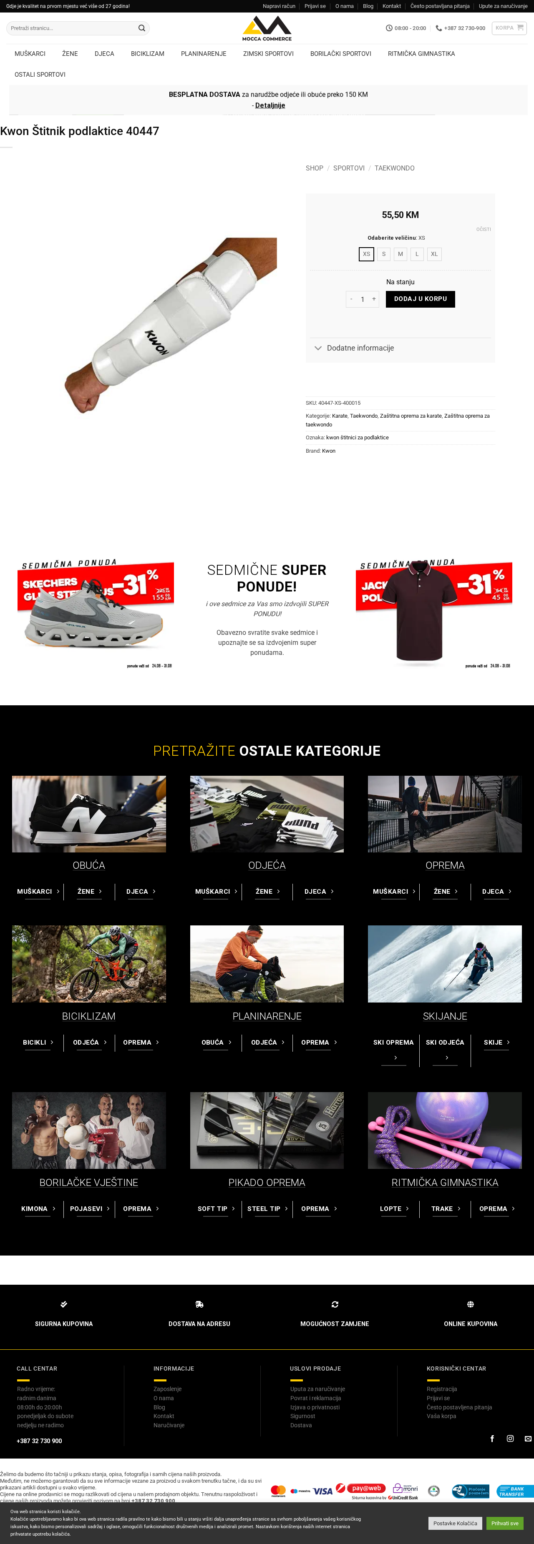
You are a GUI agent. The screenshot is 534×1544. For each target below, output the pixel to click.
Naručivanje (169, 1425)
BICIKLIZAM (89, 1016)
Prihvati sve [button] (505, 1523)
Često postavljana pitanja (440, 6)
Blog (368, 6)
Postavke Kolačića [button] (455, 1523)
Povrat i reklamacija (315, 1398)
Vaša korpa (441, 1416)
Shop (314, 168)
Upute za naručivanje (503, 6)
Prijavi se (315, 6)
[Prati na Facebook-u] (492, 1439)
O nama (344, 6)
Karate (340, 416)
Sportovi (349, 168)
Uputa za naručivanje (317, 1389)
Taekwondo (395, 168)
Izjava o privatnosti (315, 1407)
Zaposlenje (167, 1389)
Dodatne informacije (360, 348)
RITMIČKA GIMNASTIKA (445, 1182)
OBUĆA (89, 865)
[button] (509, 28)
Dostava (301, 1425)
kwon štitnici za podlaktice (357, 437)
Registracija (442, 1389)
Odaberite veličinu (392, 238)
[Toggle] (318, 349)
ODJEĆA (267, 865)
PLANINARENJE (267, 1016)
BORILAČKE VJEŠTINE (89, 1182)
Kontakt (392, 6)
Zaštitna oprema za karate (411, 416)
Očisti (483, 229)
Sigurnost (302, 1416)
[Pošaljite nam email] (527, 1439)
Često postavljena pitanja (459, 1407)
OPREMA (445, 865)
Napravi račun (279, 6)
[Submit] (142, 28)
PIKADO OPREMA (267, 1182)
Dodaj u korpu (420, 299)
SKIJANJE (445, 1016)
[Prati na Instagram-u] (509, 1439)
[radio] (366, 254)
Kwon (328, 451)
